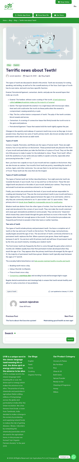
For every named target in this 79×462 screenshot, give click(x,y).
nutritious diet (25, 276)
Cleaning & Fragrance (61, 385)
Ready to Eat (58, 382)
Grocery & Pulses (60, 361)
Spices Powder (59, 378)
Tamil (30, 364)
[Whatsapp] (73, 457)
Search (9, 333)
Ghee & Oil (57, 371)
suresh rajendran (29, 301)
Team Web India (65, 458)
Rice (55, 368)
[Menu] (75, 6)
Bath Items (57, 375)
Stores (30, 368)
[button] (63, 2)
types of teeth (11, 291)
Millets (55, 392)
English (16, 65)
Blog (9, 65)
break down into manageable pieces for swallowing (40, 202)
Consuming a (15, 276)
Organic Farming (34, 375)
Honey (55, 388)
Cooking (31, 371)
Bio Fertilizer (58, 364)
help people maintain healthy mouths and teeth (52, 261)
